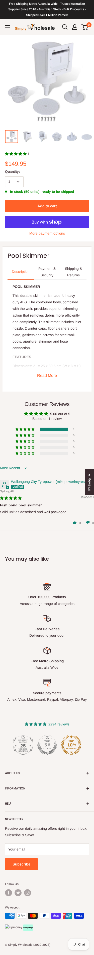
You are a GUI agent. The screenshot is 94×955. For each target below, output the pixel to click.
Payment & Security (47, 272)
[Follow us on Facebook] (8, 892)
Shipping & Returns (73, 272)
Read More (47, 375)
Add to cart (47, 206)
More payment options (47, 233)
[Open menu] (7, 27)
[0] (85, 27)
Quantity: (12, 172)
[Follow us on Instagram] (27, 892)
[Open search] (65, 27)
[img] (11, 498)
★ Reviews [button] (90, 482)
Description (21, 272)
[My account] (74, 27)
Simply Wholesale (20, 944)
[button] (16, 154)
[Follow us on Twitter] (18, 892)
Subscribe (21, 864)
